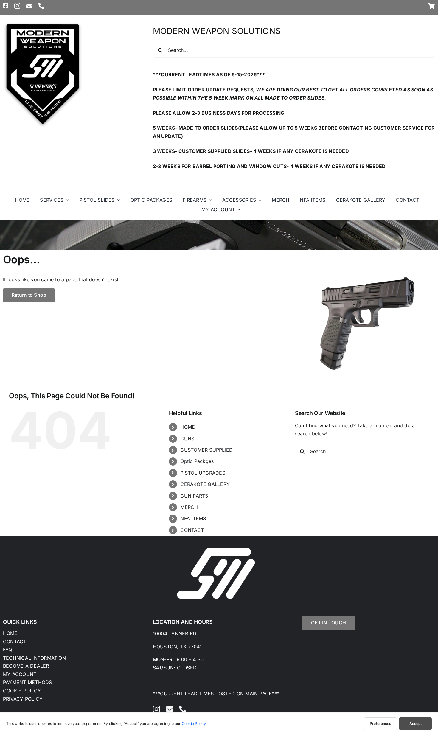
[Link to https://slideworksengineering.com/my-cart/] (431, 6)
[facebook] (5, 6)
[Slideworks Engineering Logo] (43, 23)
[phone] (41, 6)
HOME (187, 427)
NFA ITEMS (193, 518)
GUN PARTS (194, 496)
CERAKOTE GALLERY (205, 484)
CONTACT (192, 530)
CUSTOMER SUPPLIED (206, 450)
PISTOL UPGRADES (202, 473)
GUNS (187, 439)
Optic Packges (197, 461)
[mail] (29, 6)
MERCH (189, 507)
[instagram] (17, 6)
